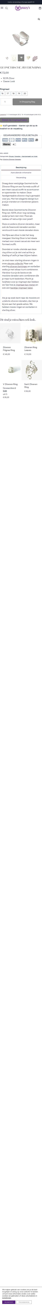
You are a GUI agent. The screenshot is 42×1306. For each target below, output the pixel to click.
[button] (39, 19)
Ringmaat (4, 89)
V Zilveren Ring (10, 384)
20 (25, 93)
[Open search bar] (6, 8)
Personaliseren (24, 1302)
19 (19, 93)
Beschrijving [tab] (21, 167)
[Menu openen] (2, 8)
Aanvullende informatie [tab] (21, 173)
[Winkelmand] (40, 8)
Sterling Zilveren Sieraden (12, 159)
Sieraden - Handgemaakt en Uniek (25, 156)
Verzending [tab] (21, 177)
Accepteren (9, 1302)
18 (13, 93)
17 (8, 93)
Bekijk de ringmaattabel (14, 120)
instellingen (6, 1298)
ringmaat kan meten (25, 285)
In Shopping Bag (27, 102)
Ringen (11, 156)
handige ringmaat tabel (21, 288)
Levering (3, 114)
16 (2, 93)
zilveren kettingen (18, 266)
